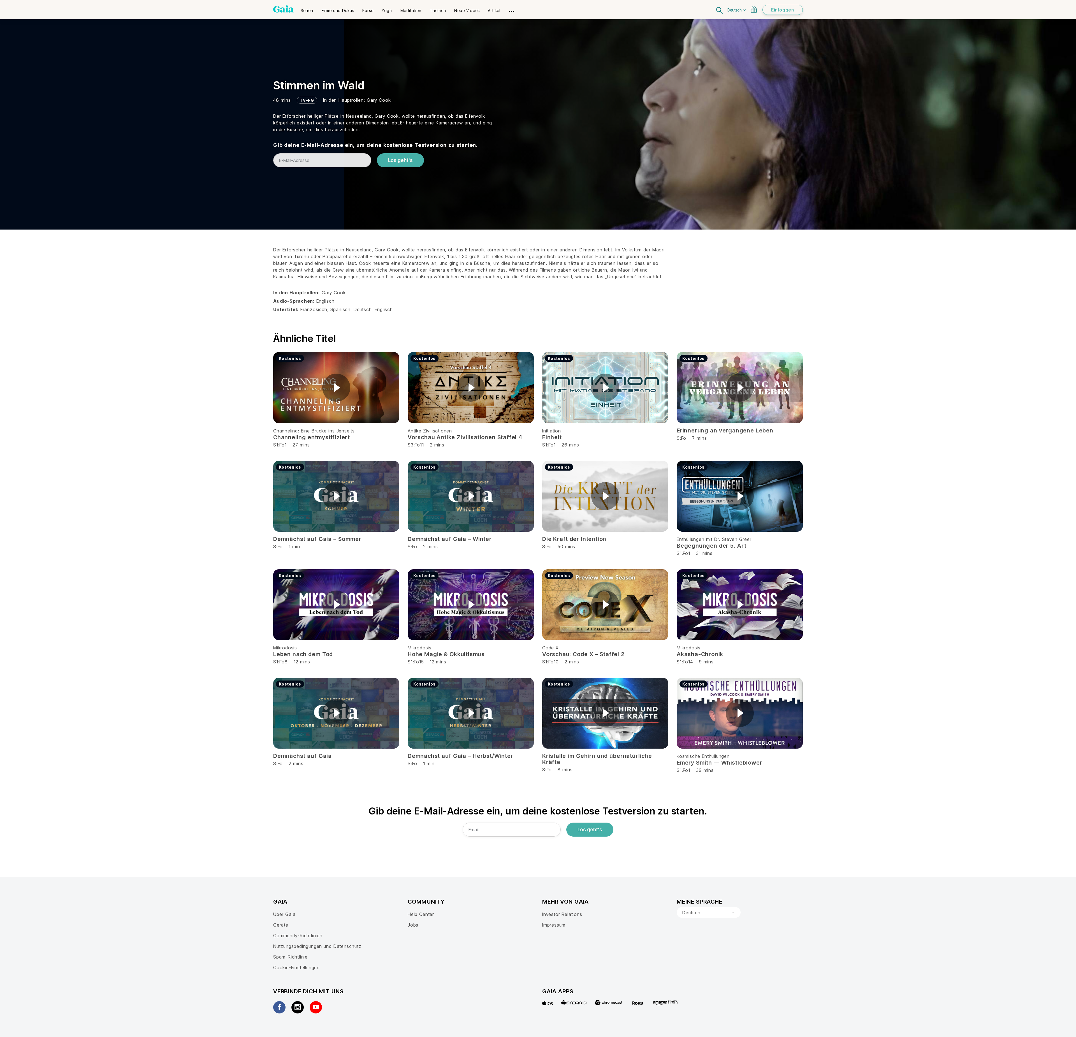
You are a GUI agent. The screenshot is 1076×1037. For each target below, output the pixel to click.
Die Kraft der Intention (574, 539)
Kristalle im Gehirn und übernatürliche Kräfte (597, 759)
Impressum (553, 925)
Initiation (551, 431)
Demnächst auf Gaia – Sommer (317, 539)
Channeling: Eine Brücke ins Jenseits (314, 431)
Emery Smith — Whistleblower (719, 762)
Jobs (413, 925)
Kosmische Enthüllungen (703, 756)
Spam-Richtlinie (290, 957)
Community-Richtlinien (298, 935)
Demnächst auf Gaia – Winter (450, 539)
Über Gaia (284, 914)
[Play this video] (336, 388)
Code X (550, 648)
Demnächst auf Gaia (302, 756)
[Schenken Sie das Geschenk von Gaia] (754, 9)
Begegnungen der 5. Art (711, 545)
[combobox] (709, 912)
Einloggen (782, 10)
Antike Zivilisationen (430, 431)
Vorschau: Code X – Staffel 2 (583, 654)
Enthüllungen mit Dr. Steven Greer (714, 539)
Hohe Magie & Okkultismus (446, 654)
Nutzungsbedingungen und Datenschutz (317, 946)
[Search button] (720, 10)
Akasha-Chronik (700, 654)
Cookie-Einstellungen (296, 967)
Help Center (421, 914)
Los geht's (400, 160)
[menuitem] (307, 9)
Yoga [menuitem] (387, 10)
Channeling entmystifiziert (311, 437)
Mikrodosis (285, 648)
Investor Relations (562, 914)
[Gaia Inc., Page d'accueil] (283, 9)
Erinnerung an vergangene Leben (725, 430)
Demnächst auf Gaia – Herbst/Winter (460, 756)
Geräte (280, 925)
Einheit (552, 437)
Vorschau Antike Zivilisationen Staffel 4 (465, 437)
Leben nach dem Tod (303, 654)
